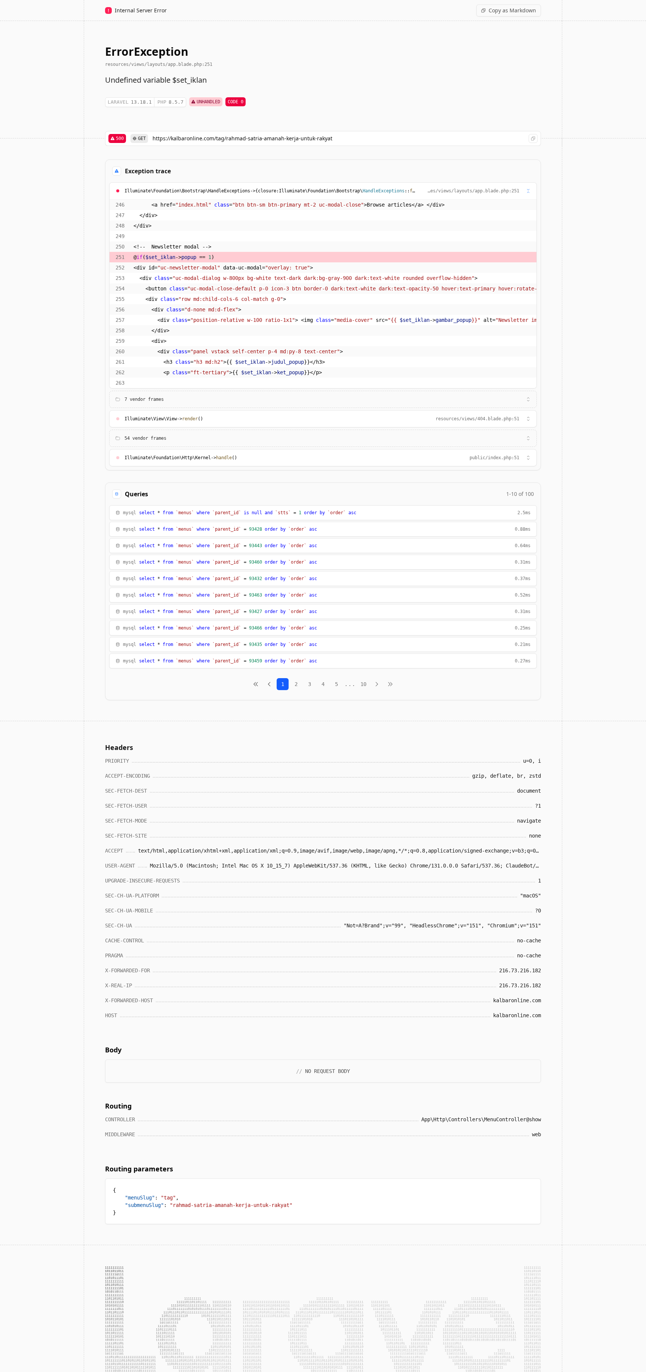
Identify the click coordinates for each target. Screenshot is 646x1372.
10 (363, 684)
